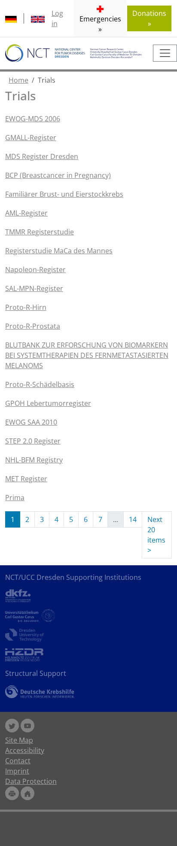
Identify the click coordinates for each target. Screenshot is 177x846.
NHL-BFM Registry (34, 460)
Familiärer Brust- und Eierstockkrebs (64, 194)
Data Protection (31, 781)
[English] (38, 18)
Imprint (17, 771)
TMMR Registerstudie (39, 232)
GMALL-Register (30, 137)
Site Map (19, 740)
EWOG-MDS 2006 (32, 118)
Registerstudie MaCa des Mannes (59, 250)
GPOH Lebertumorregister (48, 403)
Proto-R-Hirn (25, 307)
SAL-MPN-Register (34, 288)
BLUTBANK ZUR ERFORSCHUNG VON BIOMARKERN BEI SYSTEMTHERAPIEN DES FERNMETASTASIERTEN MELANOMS (86, 355)
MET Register (26, 478)
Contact (18, 760)
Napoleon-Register (35, 269)
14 (133, 519)
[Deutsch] (11, 18)
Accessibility (24, 750)
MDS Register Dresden (41, 156)
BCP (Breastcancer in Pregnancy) (58, 175)
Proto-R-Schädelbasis (39, 384)
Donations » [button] (149, 18)
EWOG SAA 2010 (31, 422)
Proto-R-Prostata (32, 326)
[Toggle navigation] (165, 53)
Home (18, 80)
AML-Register (26, 213)
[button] (100, 18)
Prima (14, 497)
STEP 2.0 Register (33, 441)
